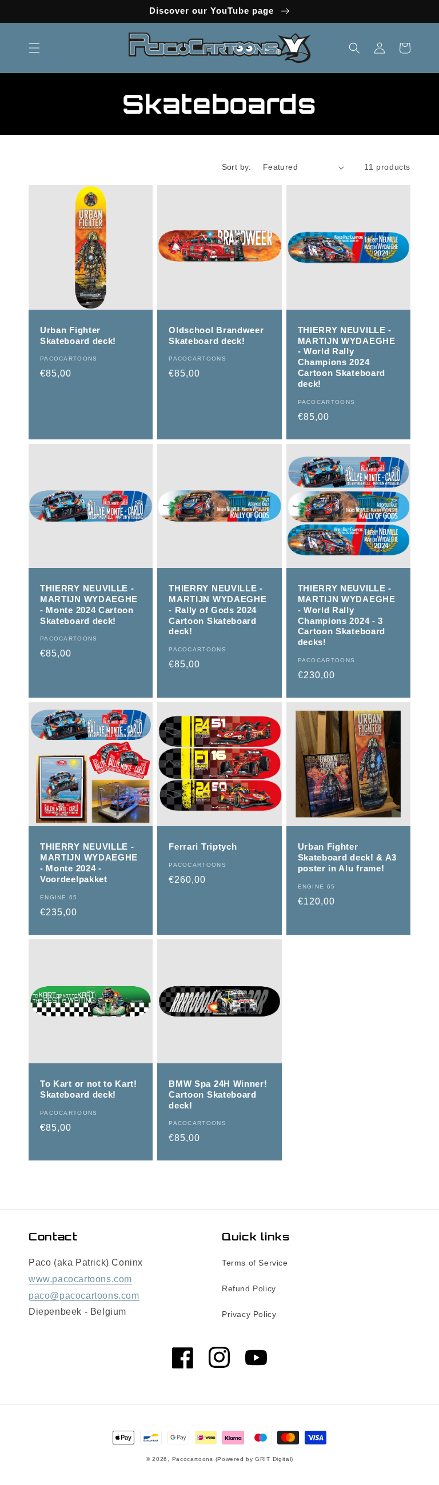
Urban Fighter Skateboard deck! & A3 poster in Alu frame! (347, 857)
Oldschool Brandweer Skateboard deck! (216, 335)
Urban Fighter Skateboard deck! (78, 335)
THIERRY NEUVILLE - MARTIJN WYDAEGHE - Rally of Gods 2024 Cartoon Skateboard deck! (217, 609)
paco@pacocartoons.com (84, 1295)
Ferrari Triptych (203, 846)
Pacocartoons (192, 1459)
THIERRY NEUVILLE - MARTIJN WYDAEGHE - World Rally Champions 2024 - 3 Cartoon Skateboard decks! (347, 615)
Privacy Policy (249, 1314)
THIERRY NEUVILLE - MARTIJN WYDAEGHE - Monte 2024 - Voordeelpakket (89, 863)
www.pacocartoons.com (80, 1279)
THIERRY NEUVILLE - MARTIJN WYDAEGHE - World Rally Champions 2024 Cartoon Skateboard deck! (347, 357)
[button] (34, 48)
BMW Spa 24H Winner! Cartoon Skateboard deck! (218, 1094)
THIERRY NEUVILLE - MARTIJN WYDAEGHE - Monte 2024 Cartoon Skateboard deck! (89, 604)
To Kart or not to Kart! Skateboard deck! (88, 1089)
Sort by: (237, 166)
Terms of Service (255, 1262)
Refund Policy (249, 1288)
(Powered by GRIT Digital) (254, 1459)
